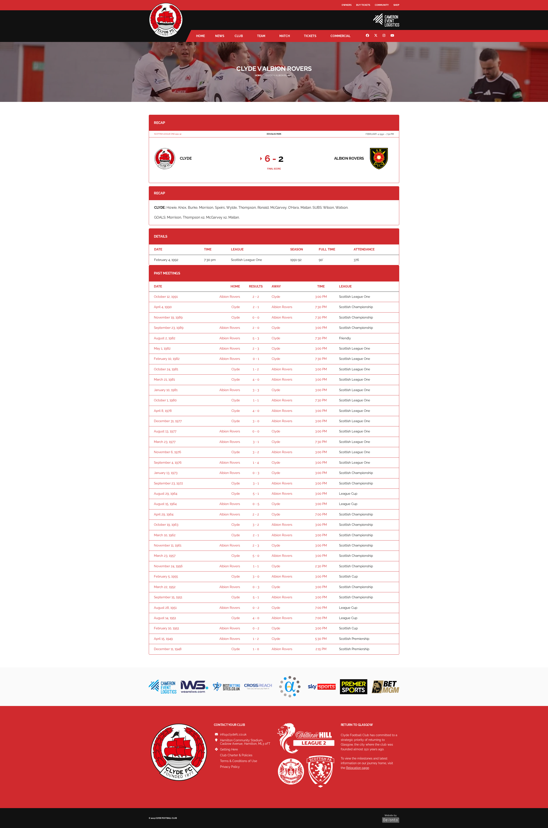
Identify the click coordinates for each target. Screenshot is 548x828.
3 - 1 (256, 442)
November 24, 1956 (168, 566)
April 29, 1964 (163, 514)
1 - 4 (256, 463)
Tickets (310, 36)
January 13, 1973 (165, 473)
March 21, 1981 (164, 379)
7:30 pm (321, 307)
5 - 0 (256, 556)
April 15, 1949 (163, 639)
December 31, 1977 (168, 421)
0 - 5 (256, 504)
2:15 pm (321, 649)
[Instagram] (384, 36)
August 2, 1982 (164, 338)
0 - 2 (256, 608)
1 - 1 (256, 400)
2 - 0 (256, 328)
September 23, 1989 (168, 328)
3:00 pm (321, 297)
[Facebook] (368, 36)
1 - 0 (256, 649)
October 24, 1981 (166, 369)
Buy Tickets (363, 5)
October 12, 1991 (166, 297)
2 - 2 (256, 297)
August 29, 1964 (165, 494)
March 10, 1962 (165, 535)
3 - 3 (256, 390)
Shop (396, 5)
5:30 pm (321, 639)
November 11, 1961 (167, 545)
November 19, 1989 (168, 317)
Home (200, 36)
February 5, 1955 (166, 576)
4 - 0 (256, 379)
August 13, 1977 (165, 431)
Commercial (340, 36)
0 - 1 (256, 359)
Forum (346, 14)
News (219, 36)
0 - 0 (255, 317)
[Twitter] (376, 36)
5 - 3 (256, 338)
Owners (346, 5)
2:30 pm (321, 566)
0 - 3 (256, 473)
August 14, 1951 (165, 618)
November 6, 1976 (167, 452)
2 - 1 (256, 307)
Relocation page (357, 768)
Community (382, 5)
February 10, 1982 (167, 359)
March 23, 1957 (165, 556)
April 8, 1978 (163, 411)
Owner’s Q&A (349, 17)
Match (284, 36)
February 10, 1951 (166, 628)
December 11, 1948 (168, 649)
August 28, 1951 (165, 608)
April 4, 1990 (163, 307)
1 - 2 (256, 369)
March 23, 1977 (165, 442)
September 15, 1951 (168, 597)
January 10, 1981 (165, 390)
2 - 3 (256, 348)
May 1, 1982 (162, 348)
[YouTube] (392, 36)
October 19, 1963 (166, 525)
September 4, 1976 (168, 463)
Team (261, 36)
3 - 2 (256, 452)
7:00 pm (321, 514)
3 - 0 (256, 421)
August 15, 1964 (165, 504)
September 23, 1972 (168, 483)
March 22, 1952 (165, 587)
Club (239, 36)
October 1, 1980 (165, 400)
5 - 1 (256, 494)
